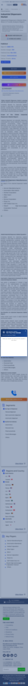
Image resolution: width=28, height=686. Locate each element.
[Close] (25, 315)
